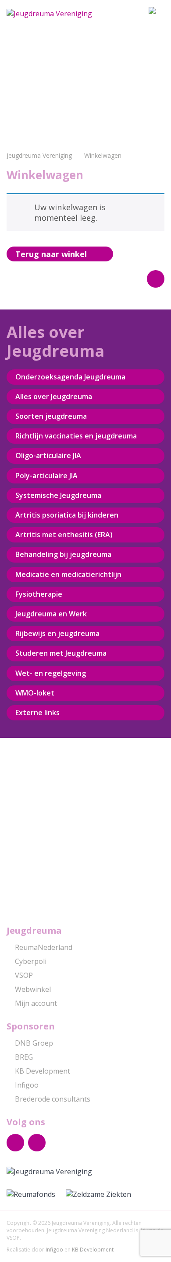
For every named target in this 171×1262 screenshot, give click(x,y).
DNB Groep (34, 1043)
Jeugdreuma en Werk (51, 614)
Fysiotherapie (38, 594)
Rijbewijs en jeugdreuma (57, 633)
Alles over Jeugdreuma (53, 396)
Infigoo (27, 1085)
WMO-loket (34, 693)
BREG (24, 1057)
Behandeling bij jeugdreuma (63, 554)
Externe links (37, 712)
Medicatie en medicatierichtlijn (68, 574)
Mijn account (36, 1003)
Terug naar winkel (51, 254)
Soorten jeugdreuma (51, 416)
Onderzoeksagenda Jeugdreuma (70, 377)
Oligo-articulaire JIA (48, 455)
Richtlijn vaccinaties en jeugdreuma (76, 436)
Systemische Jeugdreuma (58, 495)
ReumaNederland (43, 947)
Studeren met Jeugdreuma (61, 653)
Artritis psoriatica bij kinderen (66, 515)
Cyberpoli (30, 961)
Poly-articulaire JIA (46, 475)
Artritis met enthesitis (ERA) (64, 534)
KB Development (42, 1071)
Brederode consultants (52, 1099)
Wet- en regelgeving (50, 673)
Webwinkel (33, 989)
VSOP (24, 975)
